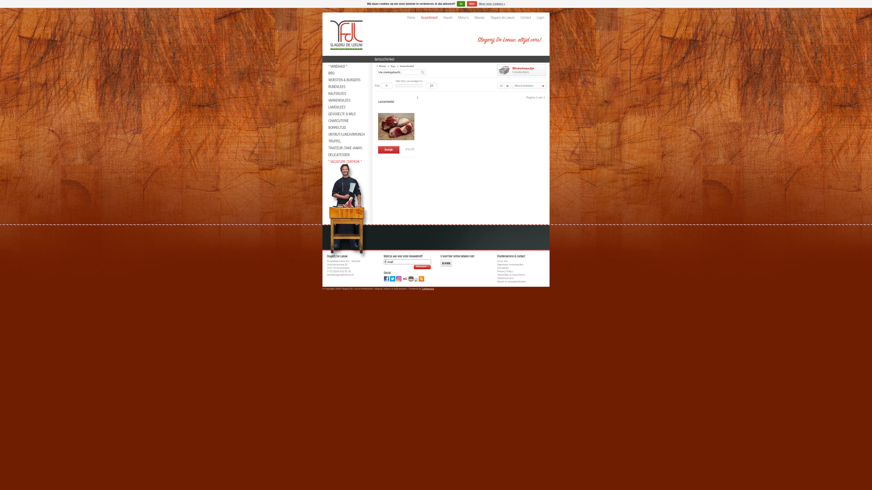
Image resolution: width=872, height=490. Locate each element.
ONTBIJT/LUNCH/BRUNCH (346, 134)
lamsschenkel (407, 66)
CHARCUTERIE (338, 120)
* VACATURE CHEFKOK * (345, 161)
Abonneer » (422, 266)
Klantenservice (505, 278)
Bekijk (389, 149)
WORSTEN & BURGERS (344, 80)
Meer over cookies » (492, 3)
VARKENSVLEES (339, 100)
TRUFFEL (334, 141)
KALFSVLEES (337, 93)
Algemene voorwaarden (510, 264)
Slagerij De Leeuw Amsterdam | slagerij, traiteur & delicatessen (345, 32)
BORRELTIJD (337, 127)
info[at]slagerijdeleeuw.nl (340, 274)
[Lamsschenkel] (396, 143)
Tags (392, 66)
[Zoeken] (422, 72)
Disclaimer (503, 268)
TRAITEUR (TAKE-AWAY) (345, 148)
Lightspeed (428, 288)
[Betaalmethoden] (446, 266)
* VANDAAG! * (337, 66)
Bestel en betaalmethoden (511, 281)
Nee (472, 3)
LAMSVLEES (336, 107)
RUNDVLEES (336, 86)
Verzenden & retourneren (511, 274)
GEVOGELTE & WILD (342, 114)
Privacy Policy (505, 271)
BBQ (331, 73)
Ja (461, 3)
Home (382, 66)
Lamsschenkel (386, 101)
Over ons (502, 261)
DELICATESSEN (338, 154)
